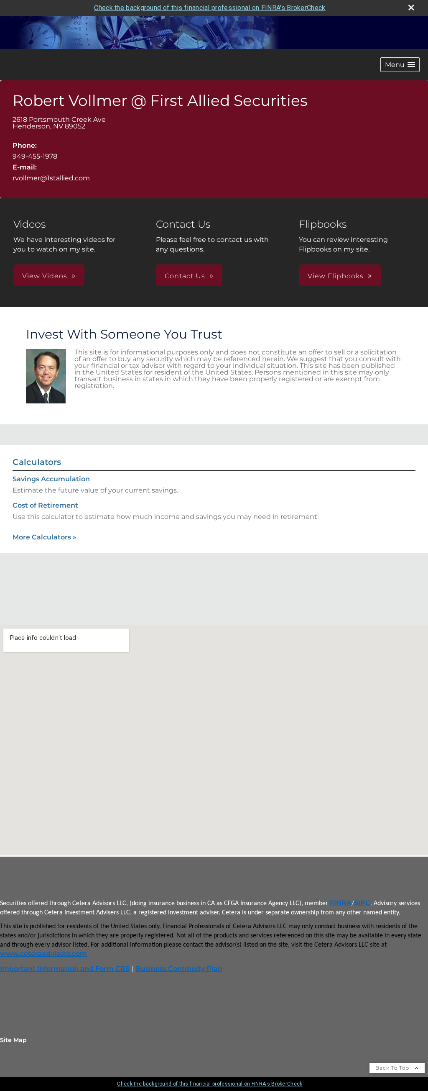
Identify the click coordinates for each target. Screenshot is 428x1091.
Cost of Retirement (45, 505)
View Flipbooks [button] (336, 276)
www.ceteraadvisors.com (43, 954)
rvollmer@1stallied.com (51, 178)
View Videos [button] (44, 276)
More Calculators (44, 537)
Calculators (37, 462)
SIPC (362, 903)
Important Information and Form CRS (65, 969)
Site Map (13, 1040)
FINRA (341, 903)
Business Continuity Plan (179, 969)
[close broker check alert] (411, 7)
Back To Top (393, 1068)
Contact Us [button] (185, 276)
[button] (400, 64)
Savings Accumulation (51, 479)
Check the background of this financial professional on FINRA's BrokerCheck (209, 8)
